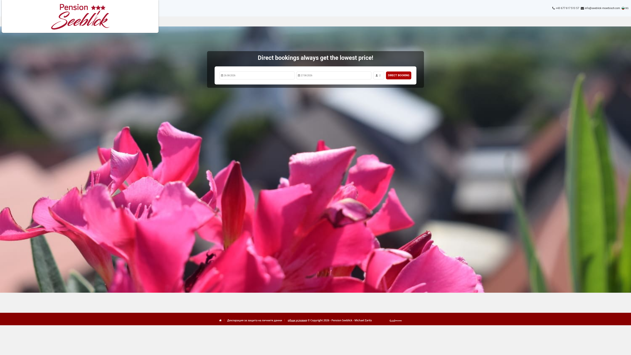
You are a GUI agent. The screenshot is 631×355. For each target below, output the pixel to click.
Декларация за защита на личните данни (254, 320)
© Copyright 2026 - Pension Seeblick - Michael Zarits (340, 320)
